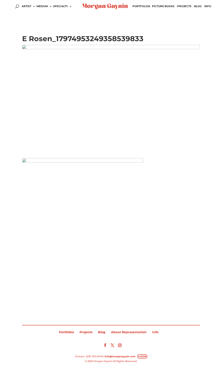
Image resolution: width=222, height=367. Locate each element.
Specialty (60, 6)
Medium (42, 6)
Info (207, 6)
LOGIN (142, 356)
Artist (26, 6)
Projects (184, 6)
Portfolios (141, 6)
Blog (198, 6)
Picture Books (163, 6)
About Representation (129, 332)
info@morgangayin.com (120, 356)
